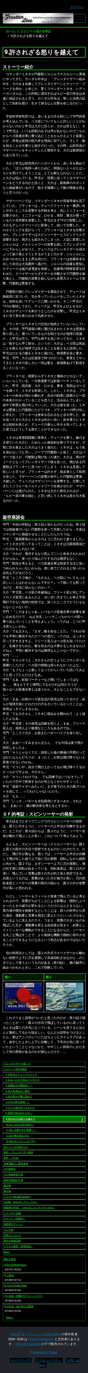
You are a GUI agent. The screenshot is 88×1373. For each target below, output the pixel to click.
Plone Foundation (41, 1339)
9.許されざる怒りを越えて (20, 1119)
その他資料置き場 (13, 1174)
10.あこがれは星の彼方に (20, 1124)
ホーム (11, 31)
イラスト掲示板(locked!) (17, 1196)
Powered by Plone (44, 1352)
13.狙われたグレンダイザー (21, 1141)
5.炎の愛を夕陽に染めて (19, 1096)
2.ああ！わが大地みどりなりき (23, 1080)
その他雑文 (10, 1169)
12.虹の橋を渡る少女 (17, 1135)
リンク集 (8, 1229)
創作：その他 (11, 1158)
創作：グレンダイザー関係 (18, 1152)
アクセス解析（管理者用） (18, 1246)
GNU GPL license (28, 1344)
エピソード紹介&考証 (35, 31)
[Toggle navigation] (79, 18)
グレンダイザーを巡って (17, 1063)
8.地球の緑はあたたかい (19, 1113)
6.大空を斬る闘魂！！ (18, 1102)
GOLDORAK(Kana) (16, 1265)
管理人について (12, 1235)
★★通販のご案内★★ (16, 1163)
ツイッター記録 (12, 1213)
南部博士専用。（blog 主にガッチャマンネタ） (29, 1207)
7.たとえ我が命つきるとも (20, 1107)
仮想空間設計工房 (13, 1180)
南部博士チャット (13, 1224)
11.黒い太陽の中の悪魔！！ (21, 1130)
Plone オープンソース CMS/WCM (36, 1334)
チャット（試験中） (15, 1218)
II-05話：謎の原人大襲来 (19, 1306)
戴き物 (7, 1185)
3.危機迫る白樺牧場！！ (19, 1085)
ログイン (76, 7)
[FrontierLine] (38, 18)
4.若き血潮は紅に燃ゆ (18, 1091)
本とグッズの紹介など (16, 1147)
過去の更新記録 (12, 1240)
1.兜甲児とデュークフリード (21, 1074)
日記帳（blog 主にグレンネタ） (21, 1202)
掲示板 (7, 1191)
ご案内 (10, 1275)
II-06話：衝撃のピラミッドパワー (24, 1296)
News (7, 1252)
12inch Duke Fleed (16, 1285)
